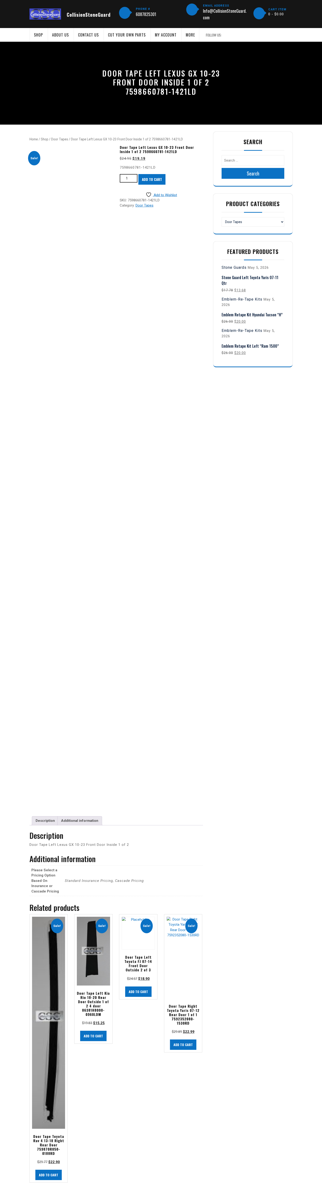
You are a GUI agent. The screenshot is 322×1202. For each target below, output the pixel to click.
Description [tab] (45, 821)
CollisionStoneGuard (89, 14)
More (190, 35)
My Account (166, 35)
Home (33, 139)
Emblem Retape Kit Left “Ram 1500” (250, 346)
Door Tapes (59, 139)
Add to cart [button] (48, 1174)
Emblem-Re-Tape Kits (242, 299)
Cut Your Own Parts (127, 35)
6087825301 (146, 14)
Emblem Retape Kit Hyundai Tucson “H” (252, 315)
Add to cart (152, 179)
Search (253, 173)
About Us (60, 35)
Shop (38, 35)
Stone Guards (234, 267)
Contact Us (88, 35)
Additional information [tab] (79, 821)
